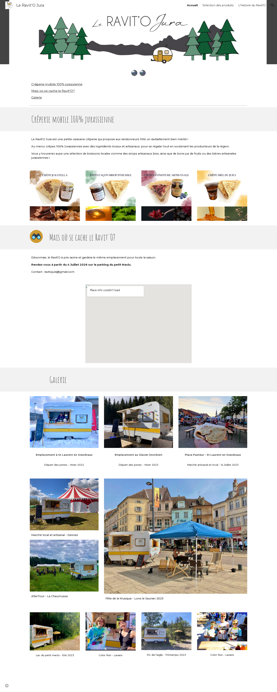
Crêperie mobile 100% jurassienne (56, 84)
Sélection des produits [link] (218, 5)
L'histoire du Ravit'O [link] (252, 5)
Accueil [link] (192, 5)
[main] (83, 119)
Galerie (36, 97)
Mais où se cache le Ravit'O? (53, 91)
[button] (272, 5)
